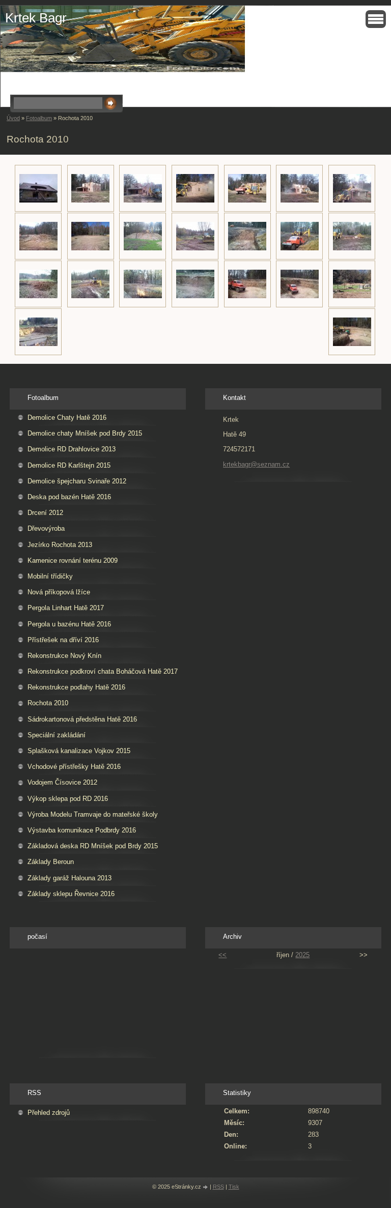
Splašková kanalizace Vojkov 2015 (78, 751)
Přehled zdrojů (48, 1112)
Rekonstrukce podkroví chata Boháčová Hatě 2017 (102, 671)
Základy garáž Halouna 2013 (69, 878)
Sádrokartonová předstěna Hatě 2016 (82, 719)
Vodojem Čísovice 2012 (62, 782)
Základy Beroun (50, 862)
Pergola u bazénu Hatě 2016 (69, 624)
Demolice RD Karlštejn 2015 (68, 465)
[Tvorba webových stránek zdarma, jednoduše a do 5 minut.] (206, 1187)
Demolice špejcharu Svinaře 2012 (76, 481)
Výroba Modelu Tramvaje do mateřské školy (92, 814)
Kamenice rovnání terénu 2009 (72, 560)
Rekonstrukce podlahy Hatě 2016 (76, 687)
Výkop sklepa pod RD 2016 (67, 798)
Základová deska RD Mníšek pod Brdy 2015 (92, 846)
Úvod (13, 118)
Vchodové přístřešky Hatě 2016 (74, 766)
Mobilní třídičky (50, 576)
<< (222, 955)
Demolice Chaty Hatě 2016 (66, 417)
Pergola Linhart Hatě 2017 (65, 608)
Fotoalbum (39, 118)
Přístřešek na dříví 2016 (63, 640)
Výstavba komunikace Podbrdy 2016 (81, 830)
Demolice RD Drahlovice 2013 (71, 449)
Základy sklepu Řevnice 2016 (71, 894)
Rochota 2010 (47, 703)
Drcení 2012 (45, 512)
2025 (302, 955)
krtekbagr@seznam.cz (256, 464)
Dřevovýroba (46, 528)
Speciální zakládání (56, 735)
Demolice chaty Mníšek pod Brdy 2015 (84, 433)
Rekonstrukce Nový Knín (64, 655)
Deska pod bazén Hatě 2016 (69, 497)
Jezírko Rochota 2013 (59, 545)
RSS (218, 1187)
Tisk (234, 1187)
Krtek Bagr (36, 18)
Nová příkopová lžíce (58, 592)
